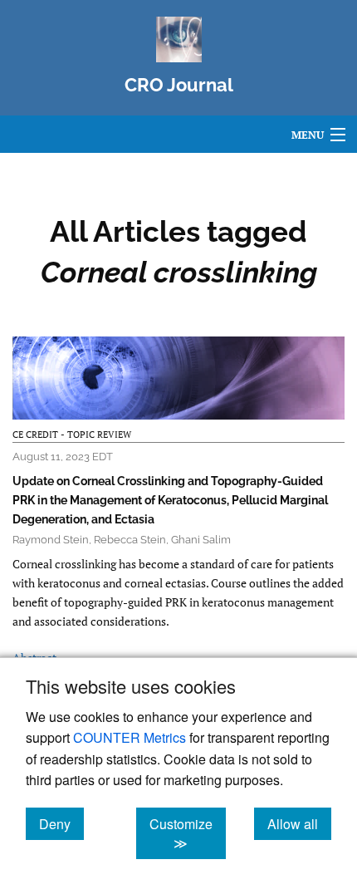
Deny (61, 823)
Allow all (299, 823)
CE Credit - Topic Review (71, 434)
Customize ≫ (187, 833)
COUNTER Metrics (129, 737)
